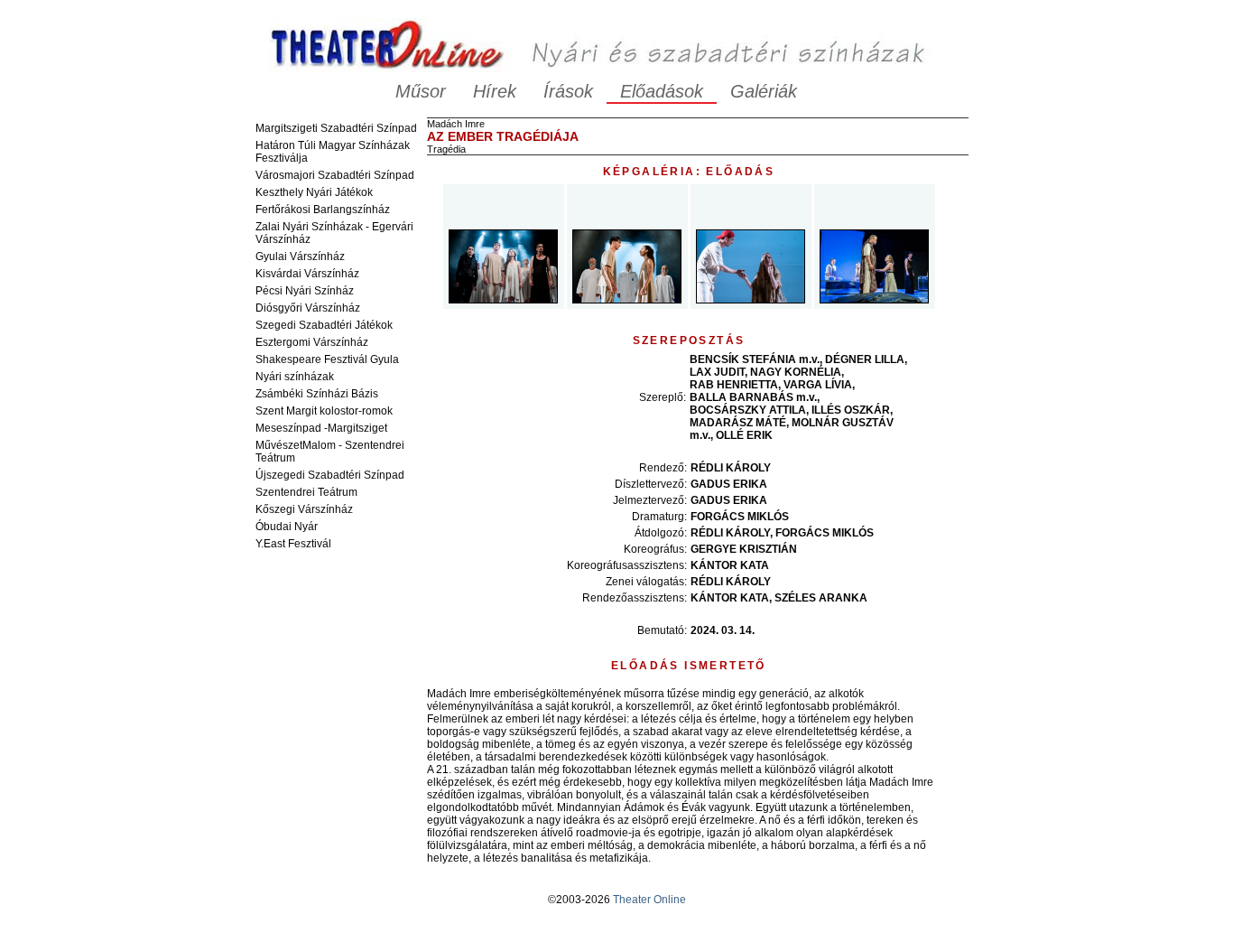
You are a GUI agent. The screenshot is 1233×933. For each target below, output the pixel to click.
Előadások (661, 91)
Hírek (494, 91)
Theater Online (649, 899)
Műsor (420, 91)
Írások (568, 91)
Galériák (763, 91)
